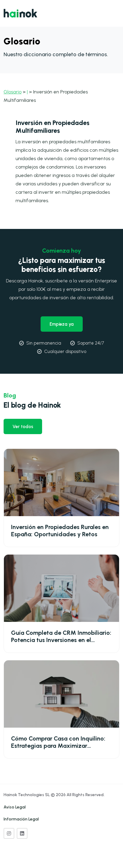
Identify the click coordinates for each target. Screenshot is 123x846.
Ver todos (23, 426)
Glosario (12, 92)
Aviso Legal (15, 807)
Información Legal (21, 819)
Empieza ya (62, 324)
